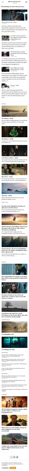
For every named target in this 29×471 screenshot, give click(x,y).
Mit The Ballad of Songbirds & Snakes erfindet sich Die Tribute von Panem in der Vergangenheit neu (14, 410)
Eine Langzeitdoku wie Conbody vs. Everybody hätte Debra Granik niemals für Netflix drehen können (14, 278)
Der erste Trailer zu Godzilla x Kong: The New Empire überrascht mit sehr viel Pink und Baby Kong (13, 355)
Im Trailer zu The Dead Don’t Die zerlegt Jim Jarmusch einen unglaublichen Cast (18, 37)
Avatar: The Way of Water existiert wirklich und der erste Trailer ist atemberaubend (13, 369)
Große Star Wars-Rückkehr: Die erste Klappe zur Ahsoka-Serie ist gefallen (14, 390)
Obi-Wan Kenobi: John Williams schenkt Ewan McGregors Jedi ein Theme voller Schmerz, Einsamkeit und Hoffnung (14, 228)
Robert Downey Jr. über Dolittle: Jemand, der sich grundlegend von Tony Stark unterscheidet (14, 429)
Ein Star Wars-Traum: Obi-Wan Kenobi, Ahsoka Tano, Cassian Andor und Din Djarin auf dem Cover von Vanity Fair (14, 385)
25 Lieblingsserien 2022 (8, 349)
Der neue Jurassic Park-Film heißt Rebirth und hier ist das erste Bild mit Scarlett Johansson (13, 381)
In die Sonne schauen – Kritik (10, 158)
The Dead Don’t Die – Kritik (9, 22)
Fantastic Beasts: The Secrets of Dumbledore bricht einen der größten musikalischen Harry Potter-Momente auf (14, 250)
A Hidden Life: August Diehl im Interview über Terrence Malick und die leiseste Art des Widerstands (14, 447)
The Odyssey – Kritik (7, 118)
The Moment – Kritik (7, 139)
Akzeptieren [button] (12, 467)
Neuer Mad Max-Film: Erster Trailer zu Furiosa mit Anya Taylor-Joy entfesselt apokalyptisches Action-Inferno (13, 360)
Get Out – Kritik (14, 85)
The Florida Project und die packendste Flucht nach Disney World (18, 53)
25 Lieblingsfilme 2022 (8, 334)
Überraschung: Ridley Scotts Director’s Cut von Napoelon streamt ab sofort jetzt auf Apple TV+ (13, 376)
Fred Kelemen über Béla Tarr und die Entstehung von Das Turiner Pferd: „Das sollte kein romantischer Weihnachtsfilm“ (14, 315)
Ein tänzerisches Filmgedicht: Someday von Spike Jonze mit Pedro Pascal (13, 207)
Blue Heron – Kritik (7, 177)
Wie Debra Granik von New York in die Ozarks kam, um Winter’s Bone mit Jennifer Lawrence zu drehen (14, 296)
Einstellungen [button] (5, 467)
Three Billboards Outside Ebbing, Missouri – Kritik (17, 68)
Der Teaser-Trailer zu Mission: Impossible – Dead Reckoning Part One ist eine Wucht (14, 364)
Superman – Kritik (7, 195)
